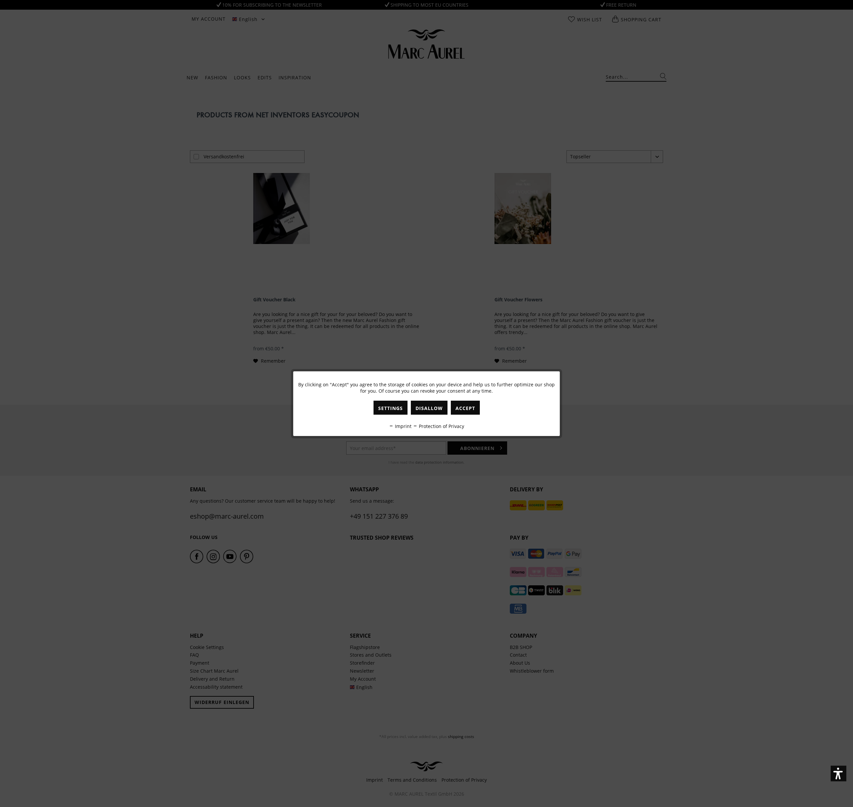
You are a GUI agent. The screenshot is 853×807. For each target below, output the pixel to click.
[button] (838, 773)
